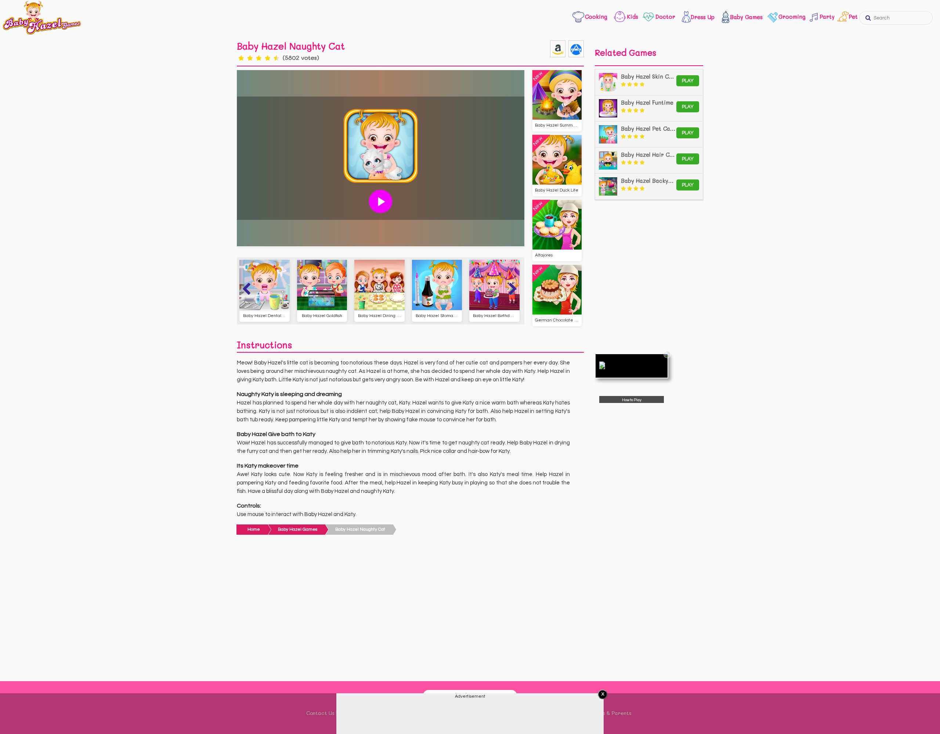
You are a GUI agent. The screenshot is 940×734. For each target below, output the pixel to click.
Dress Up (703, 17)
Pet (852, 16)
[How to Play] (631, 365)
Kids (632, 16)
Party (826, 16)
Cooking (596, 16)
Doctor (665, 16)
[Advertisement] (410, 610)
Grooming (792, 16)
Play (688, 80)
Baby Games (746, 17)
